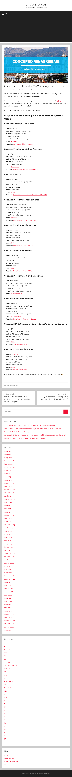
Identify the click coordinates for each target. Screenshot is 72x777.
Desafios (7, 669)
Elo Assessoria (16, 316)
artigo (59, 101)
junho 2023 (8, 537)
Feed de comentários (11, 761)
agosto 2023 (8, 534)
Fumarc (13, 192)
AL (5, 643)
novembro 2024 (9, 493)
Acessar (7, 755)
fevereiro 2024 (9, 515)
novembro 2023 (9, 525)
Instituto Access (16, 294)
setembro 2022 (9, 563)
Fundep (14, 141)
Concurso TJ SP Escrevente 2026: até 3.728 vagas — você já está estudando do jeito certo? (35, 435)
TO (5, 742)
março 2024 (8, 512)
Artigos (6, 653)
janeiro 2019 (8, 617)
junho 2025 (8, 473)
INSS (5, 691)
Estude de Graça (10, 681)
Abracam (14, 217)
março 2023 (8, 544)
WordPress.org (9, 765)
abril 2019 (7, 608)
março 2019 (8, 611)
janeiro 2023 (8, 550)
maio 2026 (7, 454)
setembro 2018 (9, 627)
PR (5, 720)
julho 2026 (7, 451)
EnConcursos (36, 4)
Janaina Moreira (31, 90)
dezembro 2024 (9, 489)
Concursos (8, 662)
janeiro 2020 (8, 588)
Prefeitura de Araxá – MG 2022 (23, 245)
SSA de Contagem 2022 (21, 344)
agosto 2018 (8, 630)
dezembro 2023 (9, 521)
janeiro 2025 (8, 486)
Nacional (7, 704)
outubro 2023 (8, 528)
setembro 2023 (9, 531)
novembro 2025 (9, 470)
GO (5, 685)
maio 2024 (7, 505)
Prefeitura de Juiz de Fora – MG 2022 (25, 169)
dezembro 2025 (9, 467)
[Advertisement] (36, 29)
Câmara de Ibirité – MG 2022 (23, 144)
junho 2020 (8, 585)
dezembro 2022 (9, 553)
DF (5, 672)
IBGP (13, 268)
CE (5, 659)
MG (5, 697)
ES (5, 678)
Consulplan (15, 167)
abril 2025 (7, 477)
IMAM (13, 243)
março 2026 (8, 458)
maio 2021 (7, 582)
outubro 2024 (8, 496)
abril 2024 (7, 509)
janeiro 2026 (8, 464)
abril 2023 (7, 541)
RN (5, 726)
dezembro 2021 (9, 579)
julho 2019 (7, 598)
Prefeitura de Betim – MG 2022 (23, 271)
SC (5, 732)
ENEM (6, 675)
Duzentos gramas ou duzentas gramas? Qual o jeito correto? (24, 438)
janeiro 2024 (8, 518)
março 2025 (8, 480)
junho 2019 (8, 601)
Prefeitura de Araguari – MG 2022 (24, 220)
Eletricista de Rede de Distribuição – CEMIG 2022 (30, 195)
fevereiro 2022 (9, 576)
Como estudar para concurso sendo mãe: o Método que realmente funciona (30, 425)
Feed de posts (9, 758)
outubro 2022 (8, 560)
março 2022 (8, 573)
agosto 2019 (8, 595)
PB (5, 710)
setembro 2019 (9, 592)
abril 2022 (7, 569)
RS (5, 729)
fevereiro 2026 (9, 461)
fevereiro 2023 (9, 547)
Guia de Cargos (9, 688)
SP (5, 739)
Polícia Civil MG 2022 (20, 370)
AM (5, 646)
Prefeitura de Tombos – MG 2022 (24, 319)
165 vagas (14, 354)
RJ (5, 723)
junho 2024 (8, 502)
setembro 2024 (9, 499)
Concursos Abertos (12, 385)
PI (5, 717)
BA (5, 656)
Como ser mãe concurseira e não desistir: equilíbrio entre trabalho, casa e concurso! (32, 429)
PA (5, 707)
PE (5, 713)
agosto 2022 (8, 566)
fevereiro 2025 (9, 483)
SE (5, 736)
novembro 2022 (9, 557)
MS (5, 701)
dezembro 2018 (9, 620)
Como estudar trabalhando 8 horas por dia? (19, 432)
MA (5, 694)
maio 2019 (7, 604)
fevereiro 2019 (9, 614)
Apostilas (7, 649)
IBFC (12, 342)
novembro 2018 (9, 624)
